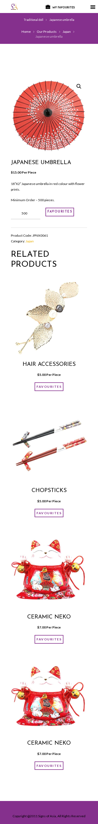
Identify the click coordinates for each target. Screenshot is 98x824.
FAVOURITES (59, 211)
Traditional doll (33, 19)
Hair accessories (49, 364)
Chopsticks (49, 490)
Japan (67, 32)
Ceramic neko (49, 617)
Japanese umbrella (61, 19)
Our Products (47, 32)
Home (26, 32)
